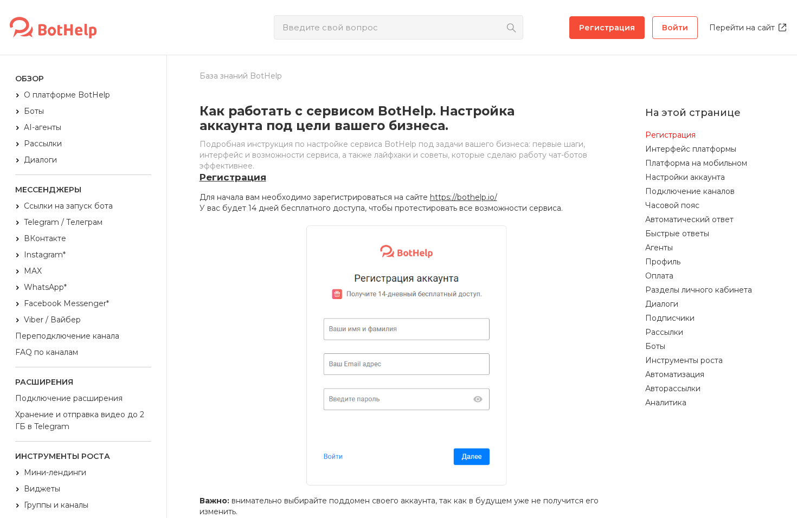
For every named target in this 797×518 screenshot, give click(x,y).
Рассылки (43, 143)
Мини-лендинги (55, 472)
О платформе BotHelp (67, 95)
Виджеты (42, 489)
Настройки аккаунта (685, 177)
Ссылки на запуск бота (68, 206)
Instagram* (45, 255)
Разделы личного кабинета (698, 290)
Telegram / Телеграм (63, 222)
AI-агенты (42, 127)
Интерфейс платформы (690, 149)
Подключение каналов (690, 191)
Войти (675, 28)
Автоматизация (674, 374)
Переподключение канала (67, 336)
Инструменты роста (684, 360)
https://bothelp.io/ (463, 197)
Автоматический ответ (689, 219)
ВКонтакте (45, 238)
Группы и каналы (56, 505)
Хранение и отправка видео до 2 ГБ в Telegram (79, 420)
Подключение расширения (69, 398)
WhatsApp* (45, 287)
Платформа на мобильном (696, 163)
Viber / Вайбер (52, 320)
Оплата (659, 276)
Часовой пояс (672, 205)
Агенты (659, 247)
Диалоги (40, 160)
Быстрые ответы (677, 233)
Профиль (662, 262)
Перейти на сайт (742, 28)
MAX (33, 271)
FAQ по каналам (46, 352)
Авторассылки (672, 388)
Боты (34, 111)
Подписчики (670, 318)
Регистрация (607, 28)
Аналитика (665, 402)
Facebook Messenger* (66, 303)
